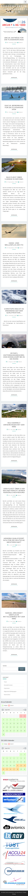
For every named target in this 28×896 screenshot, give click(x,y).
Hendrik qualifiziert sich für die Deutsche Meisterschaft (14, 540)
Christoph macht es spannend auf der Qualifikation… (14, 311)
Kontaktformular (8, 685)
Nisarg (14, 894)
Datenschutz (7, 694)
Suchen (5, 665)
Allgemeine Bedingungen (10, 691)
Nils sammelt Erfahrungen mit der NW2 (14, 425)
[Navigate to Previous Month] (3, 710)
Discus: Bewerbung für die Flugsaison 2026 (14, 107)
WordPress (19, 892)
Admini (21, 42)
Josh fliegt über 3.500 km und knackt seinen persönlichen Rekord (14, 490)
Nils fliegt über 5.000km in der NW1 (14, 178)
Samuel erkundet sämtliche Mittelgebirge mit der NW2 (14, 616)
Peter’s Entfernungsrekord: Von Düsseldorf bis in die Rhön (14, 356)
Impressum (7, 688)
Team (5, 682)
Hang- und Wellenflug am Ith (14, 244)
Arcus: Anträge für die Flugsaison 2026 (14, 39)
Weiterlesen (14, 77)
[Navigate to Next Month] (25, 710)
